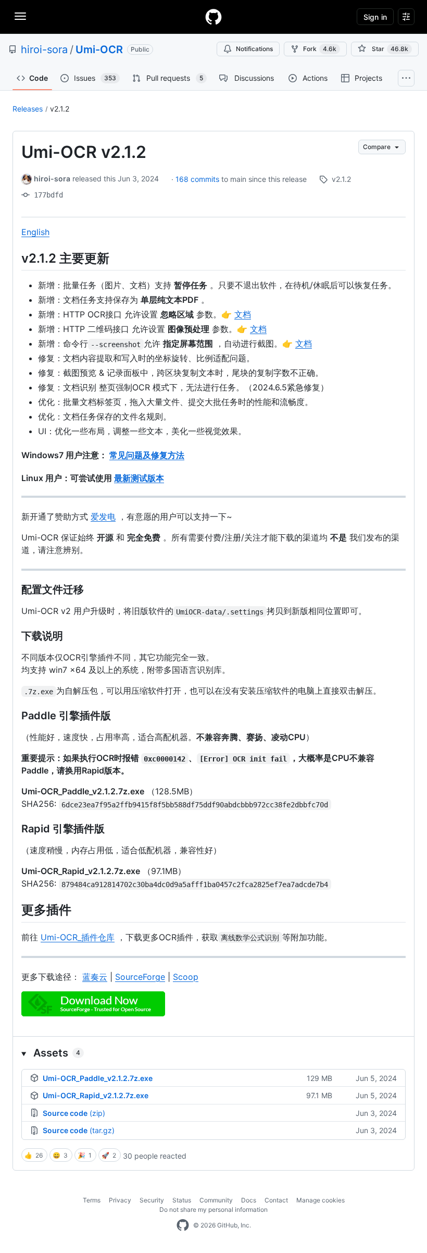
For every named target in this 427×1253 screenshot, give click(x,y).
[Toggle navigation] (20, 16)
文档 (242, 314)
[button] (213, 1053)
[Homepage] (213, 16)
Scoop (185, 977)
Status (181, 1200)
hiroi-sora (44, 49)
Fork (319, 49)
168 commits (198, 179)
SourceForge (140, 977)
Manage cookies (320, 1200)
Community (216, 1200)
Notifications (254, 49)
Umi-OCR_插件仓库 (78, 937)
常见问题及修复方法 (146, 455)
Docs (248, 1200)
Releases (27, 108)
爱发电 (103, 516)
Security (152, 1200)
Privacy (120, 1200)
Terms (92, 1200)
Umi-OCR (99, 49)
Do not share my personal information (213, 1209)
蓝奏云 (94, 977)
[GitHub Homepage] (183, 1225)
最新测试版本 (139, 478)
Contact (276, 1200)
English (35, 232)
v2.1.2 (59, 108)
